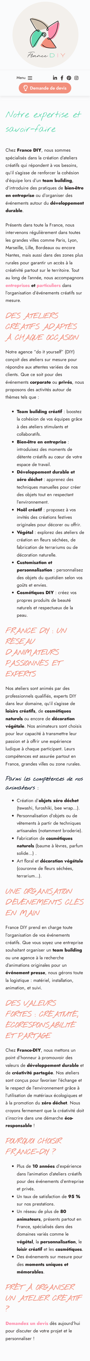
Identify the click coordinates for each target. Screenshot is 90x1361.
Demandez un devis (27, 1323)
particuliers (49, 285)
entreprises (18, 285)
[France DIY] (45, 35)
